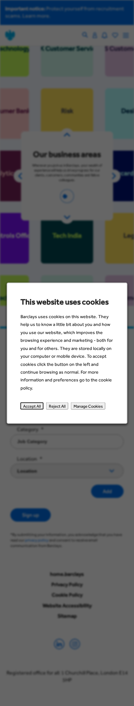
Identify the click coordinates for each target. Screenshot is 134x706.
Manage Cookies (88, 405)
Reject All (57, 405)
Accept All (32, 405)
